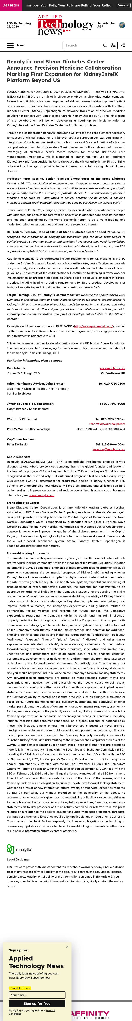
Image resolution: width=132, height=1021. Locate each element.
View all (123, 5)
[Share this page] (122, 45)
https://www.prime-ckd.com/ (93, 326)
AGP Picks (11, 5)
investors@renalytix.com (109, 449)
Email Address (20, 988)
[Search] (105, 45)
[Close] (67, 946)
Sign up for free (37, 1003)
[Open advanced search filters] (113, 45)
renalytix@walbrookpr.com (107, 424)
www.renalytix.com (112, 368)
